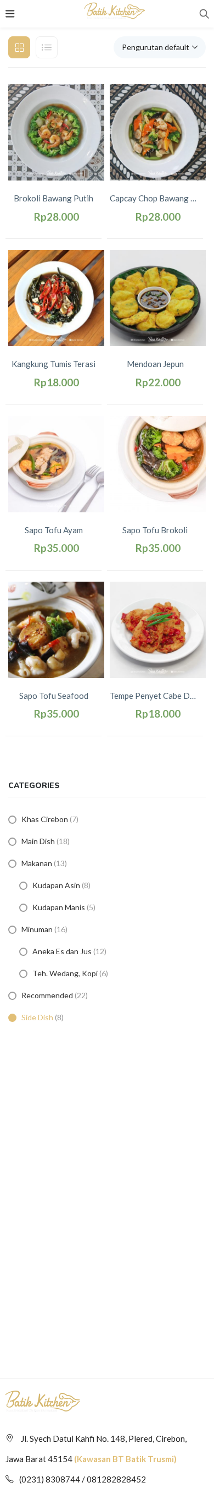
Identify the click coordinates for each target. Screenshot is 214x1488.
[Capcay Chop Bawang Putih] (158, 131)
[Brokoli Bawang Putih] (56, 131)
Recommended (47, 995)
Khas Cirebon (44, 819)
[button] (160, 47)
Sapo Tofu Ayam (54, 530)
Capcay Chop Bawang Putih (158, 198)
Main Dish (38, 841)
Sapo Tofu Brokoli (155, 530)
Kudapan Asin (56, 885)
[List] (47, 47)
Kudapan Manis (58, 907)
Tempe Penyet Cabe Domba (158, 696)
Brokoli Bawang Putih (53, 198)
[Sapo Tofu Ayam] (56, 463)
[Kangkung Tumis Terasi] (56, 297)
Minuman (37, 929)
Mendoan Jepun (155, 364)
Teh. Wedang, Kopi (65, 973)
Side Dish (37, 1017)
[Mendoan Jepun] (158, 297)
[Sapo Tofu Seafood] (56, 628)
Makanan (36, 863)
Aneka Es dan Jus (62, 951)
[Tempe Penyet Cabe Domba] (158, 628)
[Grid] (19, 47)
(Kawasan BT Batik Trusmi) (125, 1459)
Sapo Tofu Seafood (53, 696)
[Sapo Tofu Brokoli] (158, 463)
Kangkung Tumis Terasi (53, 364)
